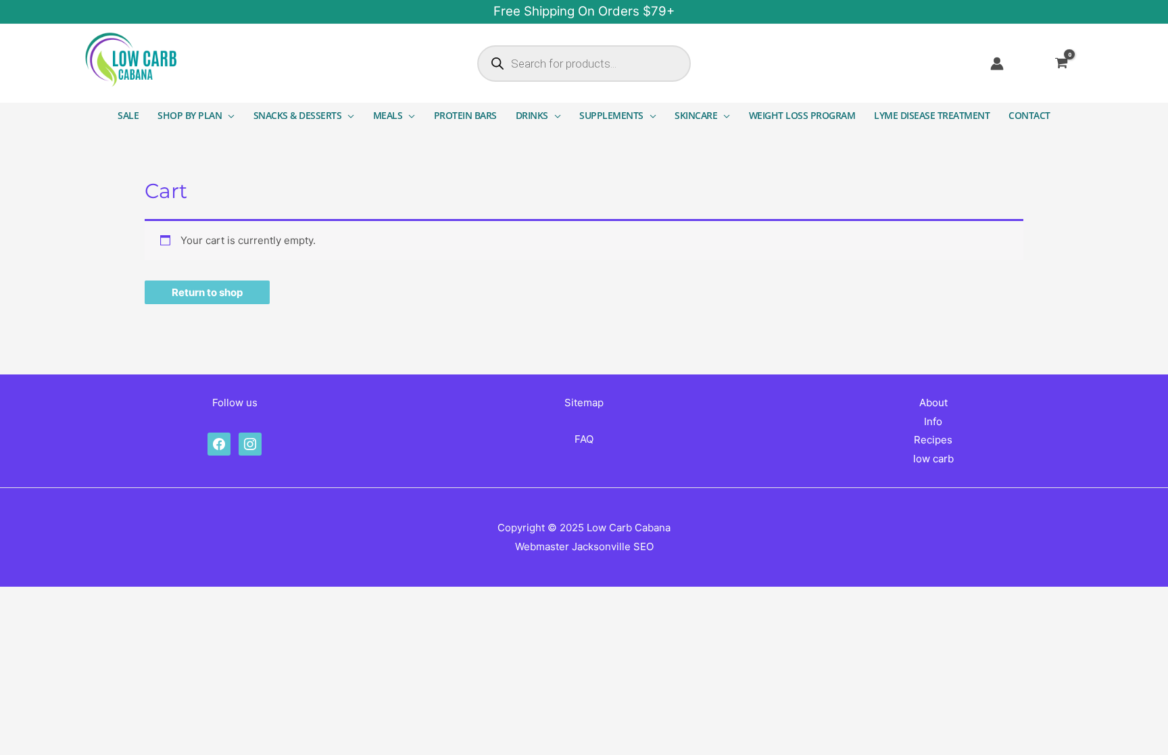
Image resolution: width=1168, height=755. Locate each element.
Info (933, 421)
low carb (933, 458)
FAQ (584, 439)
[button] (228, 115)
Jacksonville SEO (613, 546)
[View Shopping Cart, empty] (1070, 63)
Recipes (933, 439)
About (933, 402)
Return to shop (207, 292)
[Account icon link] (997, 63)
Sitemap (584, 402)
